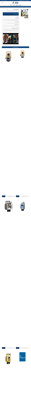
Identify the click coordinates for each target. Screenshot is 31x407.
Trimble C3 (24, 196)
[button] (15, 6)
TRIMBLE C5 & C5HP (10, 196)
